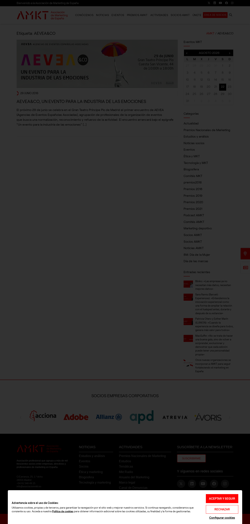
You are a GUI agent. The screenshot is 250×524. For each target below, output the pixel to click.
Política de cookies (62, 511)
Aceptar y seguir (222, 498)
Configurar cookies (222, 517)
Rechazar (222, 509)
